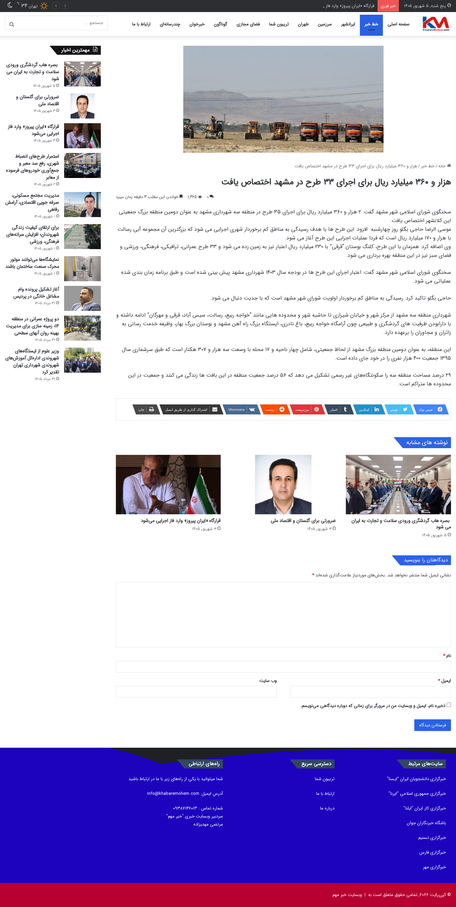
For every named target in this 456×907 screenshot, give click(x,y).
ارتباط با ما (141, 24)
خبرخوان (197, 24)
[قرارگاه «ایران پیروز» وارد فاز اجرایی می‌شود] (168, 484)
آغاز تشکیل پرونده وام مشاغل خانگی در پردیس (36, 293)
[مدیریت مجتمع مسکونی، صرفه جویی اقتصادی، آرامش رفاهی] (82, 204)
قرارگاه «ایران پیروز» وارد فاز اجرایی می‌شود (336, 5)
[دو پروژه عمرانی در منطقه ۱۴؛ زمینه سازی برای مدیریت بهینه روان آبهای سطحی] (82, 328)
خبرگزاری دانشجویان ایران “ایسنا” (416, 778)
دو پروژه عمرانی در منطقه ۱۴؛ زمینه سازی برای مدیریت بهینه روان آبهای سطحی (32, 326)
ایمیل (444, 680)
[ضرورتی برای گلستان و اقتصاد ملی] (283, 484)
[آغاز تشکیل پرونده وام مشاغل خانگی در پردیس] (82, 298)
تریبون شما (279, 24)
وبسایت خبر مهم (347, 894)
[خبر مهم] (436, 24)
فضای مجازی (248, 24)
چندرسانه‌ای (170, 24)
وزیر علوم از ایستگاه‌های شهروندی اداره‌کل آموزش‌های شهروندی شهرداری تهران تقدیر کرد (32, 361)
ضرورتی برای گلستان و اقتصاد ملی (303, 520)
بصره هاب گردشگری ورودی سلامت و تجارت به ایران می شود (401, 524)
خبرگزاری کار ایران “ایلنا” (425, 808)
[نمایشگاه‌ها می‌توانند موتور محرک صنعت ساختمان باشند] (82, 268)
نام (447, 655)
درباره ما (327, 808)
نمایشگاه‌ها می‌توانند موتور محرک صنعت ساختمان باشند (32, 263)
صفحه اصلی (399, 24)
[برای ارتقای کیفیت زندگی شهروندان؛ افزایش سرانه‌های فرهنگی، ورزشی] (82, 236)
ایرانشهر (348, 24)
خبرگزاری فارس (432, 852)
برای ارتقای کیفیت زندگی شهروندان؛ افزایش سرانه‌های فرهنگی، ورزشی (32, 234)
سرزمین (325, 24)
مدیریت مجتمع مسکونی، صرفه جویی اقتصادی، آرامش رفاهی (32, 202)
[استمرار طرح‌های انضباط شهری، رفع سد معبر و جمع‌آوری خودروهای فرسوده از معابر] (82, 165)
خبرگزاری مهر (434, 867)
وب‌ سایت (268, 680)
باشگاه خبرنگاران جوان (426, 823)
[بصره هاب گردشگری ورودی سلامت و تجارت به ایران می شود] (398, 484)
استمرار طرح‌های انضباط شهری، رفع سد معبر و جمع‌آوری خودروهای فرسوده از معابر (32, 167)
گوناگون (220, 24)
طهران (303, 24)
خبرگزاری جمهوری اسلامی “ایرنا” (417, 793)
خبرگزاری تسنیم (432, 837)
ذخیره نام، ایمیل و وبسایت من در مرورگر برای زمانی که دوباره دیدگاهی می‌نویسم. (372, 705)
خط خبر (371, 24)
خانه (442, 166)
